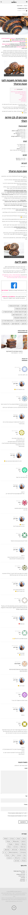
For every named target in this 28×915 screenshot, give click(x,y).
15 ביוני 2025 (18, 722)
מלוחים (17, 844)
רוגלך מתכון (24, 323)
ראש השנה (9, 857)
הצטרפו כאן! (5, 290)
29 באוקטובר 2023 (17, 598)
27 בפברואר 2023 (15, 430)
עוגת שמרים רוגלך (10, 277)
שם (26, 796)
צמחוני (24, 857)
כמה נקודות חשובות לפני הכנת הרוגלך (18, 91)
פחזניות (19, 855)
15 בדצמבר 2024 (17, 661)
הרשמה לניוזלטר (21, 876)
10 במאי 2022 (18, 468)
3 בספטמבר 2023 (15, 582)
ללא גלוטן (23, 841)
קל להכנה (17, 857)
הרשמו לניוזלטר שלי (21, 47)
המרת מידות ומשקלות (20, 874)
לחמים (6, 838)
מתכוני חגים (23, 846)
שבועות (24, 860)
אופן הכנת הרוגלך (22, 99)
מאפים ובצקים (16, 841)
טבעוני (18, 838)
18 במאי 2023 (15, 548)
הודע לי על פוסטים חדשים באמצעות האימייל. (16, 816)
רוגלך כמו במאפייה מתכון (17, 314)
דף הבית (25, 5)
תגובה (26, 768)
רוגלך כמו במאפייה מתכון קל (21, 320)
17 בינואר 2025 (15, 707)
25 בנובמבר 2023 (15, 616)
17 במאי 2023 (18, 533)
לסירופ (24, 97)
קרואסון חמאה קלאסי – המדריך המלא (13, 274)
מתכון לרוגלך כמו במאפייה (14, 305)
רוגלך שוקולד (17, 277)
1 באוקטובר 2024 (17, 631)
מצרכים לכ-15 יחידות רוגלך (20, 93)
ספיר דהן (24, 10)
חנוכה (24, 838)
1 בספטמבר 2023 (17, 565)
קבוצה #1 (7, 44)
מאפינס (8, 841)
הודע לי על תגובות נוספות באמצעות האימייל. (17, 813)
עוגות (9, 846)
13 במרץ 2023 (12, 453)
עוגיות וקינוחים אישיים (13, 852)
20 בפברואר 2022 (15, 381)
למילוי (24, 95)
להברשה (23, 98)
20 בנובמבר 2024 (15, 645)
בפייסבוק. (3, 38)
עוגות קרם (7, 849)
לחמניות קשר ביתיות (17, 351)
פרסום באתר (22, 879)
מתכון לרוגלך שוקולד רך (7, 311)
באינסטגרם (12, 38)
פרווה (7, 855)
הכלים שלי (23, 872)
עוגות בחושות (23, 849)
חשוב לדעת (23, 101)
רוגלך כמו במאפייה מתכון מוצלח (20, 317)
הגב (19, 370)
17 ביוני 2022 (18, 500)
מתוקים (10, 844)
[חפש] (1, 2)
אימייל (25, 804)
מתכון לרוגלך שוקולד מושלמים (20, 311)
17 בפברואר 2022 (17, 367)
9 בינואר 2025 (18, 692)
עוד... (4, 852)
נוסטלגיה (15, 846)
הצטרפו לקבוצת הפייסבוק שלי (18, 41)
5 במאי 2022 (18, 396)
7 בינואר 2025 (15, 678)
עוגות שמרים (23, 852)
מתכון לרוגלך (23, 305)
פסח (13, 855)
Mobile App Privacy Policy (19, 871)
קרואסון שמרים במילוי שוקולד (13, 276)
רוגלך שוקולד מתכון (16, 323)
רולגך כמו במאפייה (6, 323)
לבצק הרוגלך (23, 94)
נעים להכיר (23, 877)
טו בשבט (12, 838)
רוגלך (25, 314)
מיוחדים (23, 844)
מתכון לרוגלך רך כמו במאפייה (20, 308)
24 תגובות (25, 14)
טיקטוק (8, 38)
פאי (24, 855)
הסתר (16, 89)
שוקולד (17, 860)
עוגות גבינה (14, 849)
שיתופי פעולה (22, 881)
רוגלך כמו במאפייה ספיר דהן (7, 320)
